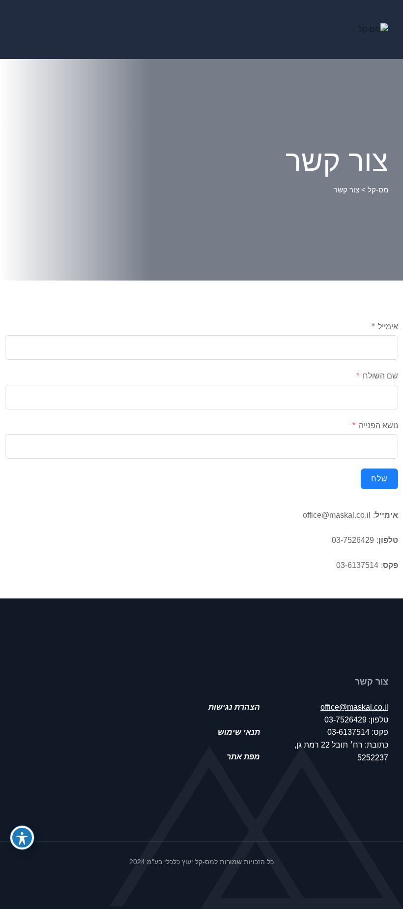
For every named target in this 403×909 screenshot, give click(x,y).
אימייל (388, 326)
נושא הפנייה (378, 425)
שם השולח (380, 376)
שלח (379, 478)
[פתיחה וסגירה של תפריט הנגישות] (22, 837)
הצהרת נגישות (234, 707)
